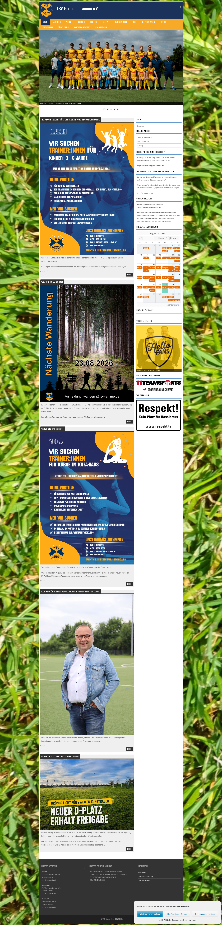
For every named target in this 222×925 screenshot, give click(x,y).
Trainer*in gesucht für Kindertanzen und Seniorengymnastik (70, 119)
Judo (135, 22)
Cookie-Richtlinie (165, 920)
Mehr (129, 274)
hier (152, 193)
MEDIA (119, 919)
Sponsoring (48, 27)
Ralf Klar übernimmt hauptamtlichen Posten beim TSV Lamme (70, 591)
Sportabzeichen (101, 27)
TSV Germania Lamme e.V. (78, 8)
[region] (111, 72)
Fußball (105, 22)
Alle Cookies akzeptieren (150, 914)
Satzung (140, 145)
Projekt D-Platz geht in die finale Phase (60, 756)
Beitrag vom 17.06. (122, 737)
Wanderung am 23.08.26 (52, 282)
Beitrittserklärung (143, 141)
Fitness (163, 22)
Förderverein (63, 27)
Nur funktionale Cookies (177, 914)
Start (45, 22)
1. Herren (93, 22)
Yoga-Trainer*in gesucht (52, 429)
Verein (68, 22)
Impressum (192, 920)
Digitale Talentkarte (82, 27)
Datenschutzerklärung (179, 920)
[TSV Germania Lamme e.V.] (46, 16)
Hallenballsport (121, 22)
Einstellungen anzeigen (205, 914)
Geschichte (80, 22)
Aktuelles (57, 22)
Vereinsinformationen (144, 137)
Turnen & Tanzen (148, 22)
